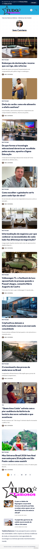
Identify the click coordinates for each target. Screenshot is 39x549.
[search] (27, 10)
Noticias (5, 60)
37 (26, 474)
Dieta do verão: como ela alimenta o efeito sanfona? (19, 106)
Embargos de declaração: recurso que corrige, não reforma (18, 64)
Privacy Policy (23, 1)
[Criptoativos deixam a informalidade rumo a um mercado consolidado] (19, 307)
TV (3, 405)
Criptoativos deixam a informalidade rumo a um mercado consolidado (19, 326)
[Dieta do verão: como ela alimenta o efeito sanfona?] (19, 88)
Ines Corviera (8, 74)
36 (21, 474)
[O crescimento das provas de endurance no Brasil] (19, 351)
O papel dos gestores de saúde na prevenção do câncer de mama (24, 522)
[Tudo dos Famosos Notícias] (11, 10)
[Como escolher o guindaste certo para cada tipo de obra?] (19, 177)
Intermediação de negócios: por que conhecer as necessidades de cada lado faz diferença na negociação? (19, 236)
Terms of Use (8, 3)
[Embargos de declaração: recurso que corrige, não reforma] (19, 47)
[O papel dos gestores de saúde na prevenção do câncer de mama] (8, 522)
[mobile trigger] (35, 10)
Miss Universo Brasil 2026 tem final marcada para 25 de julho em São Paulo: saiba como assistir (19, 458)
